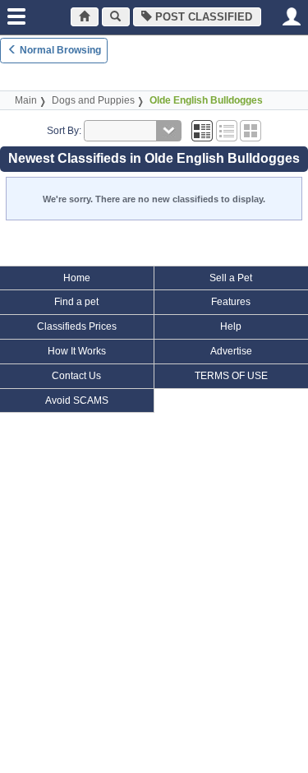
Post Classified (202, 17)
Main (26, 100)
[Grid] (202, 131)
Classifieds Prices (77, 326)
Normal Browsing (59, 50)
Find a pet (76, 302)
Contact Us (76, 376)
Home (76, 278)
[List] (226, 131)
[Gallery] (250, 131)
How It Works (77, 351)
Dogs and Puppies (93, 100)
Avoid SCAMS (76, 400)
